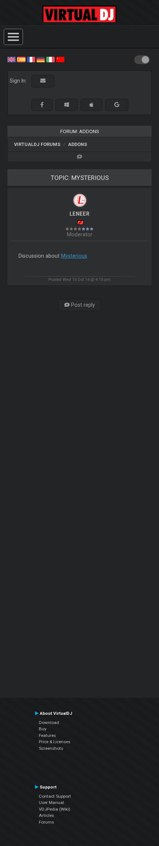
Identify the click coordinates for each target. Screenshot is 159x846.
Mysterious (74, 256)
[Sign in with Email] (42, 81)
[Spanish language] (21, 59)
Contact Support (55, 796)
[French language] (31, 59)
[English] (11, 59)
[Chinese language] (60, 59)
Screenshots (51, 748)
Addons (77, 144)
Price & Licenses (54, 741)
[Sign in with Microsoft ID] (66, 105)
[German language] (41, 59)
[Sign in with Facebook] (42, 105)
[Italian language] (50, 59)
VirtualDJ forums (37, 144)
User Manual (51, 802)
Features (47, 735)
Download (49, 722)
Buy (43, 728)
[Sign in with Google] (116, 105)
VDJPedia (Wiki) (54, 809)
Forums (46, 822)
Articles (46, 815)
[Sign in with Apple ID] (91, 105)
